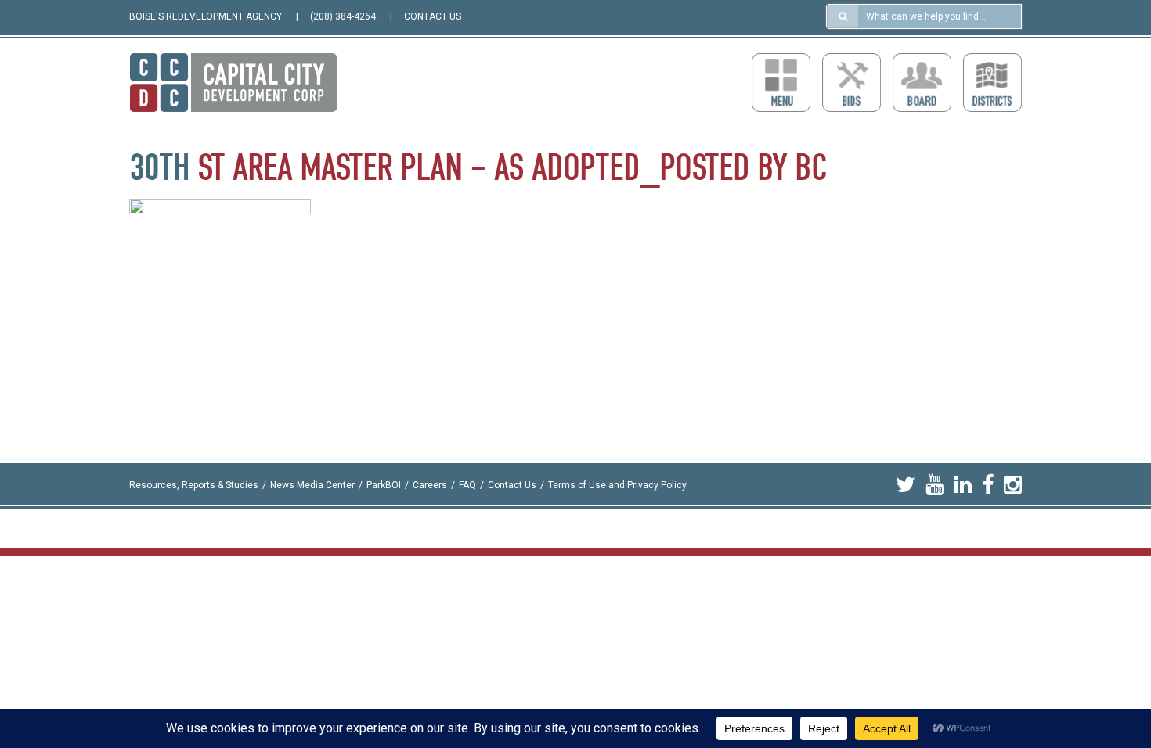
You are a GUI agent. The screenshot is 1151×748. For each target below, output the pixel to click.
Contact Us (512, 485)
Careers (430, 485)
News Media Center (312, 485)
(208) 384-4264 (343, 16)
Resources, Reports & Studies (193, 485)
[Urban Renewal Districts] (992, 82)
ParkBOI (383, 485)
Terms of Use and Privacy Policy (617, 485)
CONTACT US (432, 16)
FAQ (467, 485)
